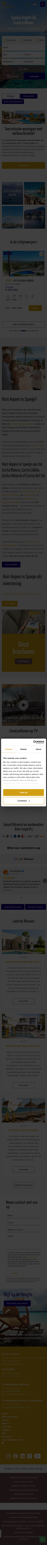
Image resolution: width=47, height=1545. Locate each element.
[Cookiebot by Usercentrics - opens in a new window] (33, 742)
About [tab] (38, 749)
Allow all (23, 792)
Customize (22, 801)
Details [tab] (23, 749)
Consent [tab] (8, 749)
